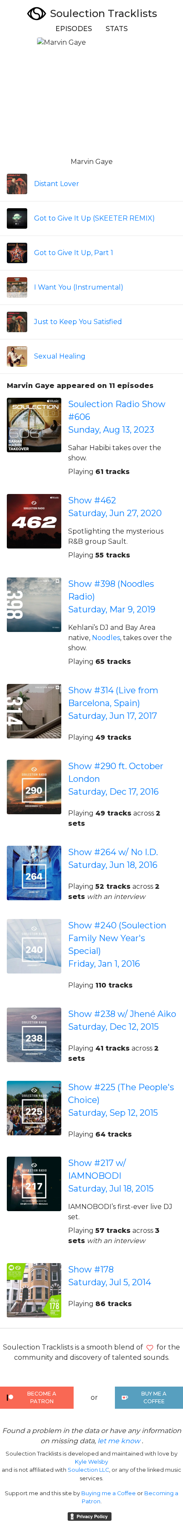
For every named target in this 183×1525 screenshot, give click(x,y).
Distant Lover (56, 184)
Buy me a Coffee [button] (153, 1397)
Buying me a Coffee (108, 1493)
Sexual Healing (60, 356)
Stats (117, 29)
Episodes (73, 29)
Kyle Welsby (91, 1462)
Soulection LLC (88, 1470)
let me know (118, 1441)
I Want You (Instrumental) (78, 287)
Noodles (106, 638)
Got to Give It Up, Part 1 (73, 253)
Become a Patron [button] (41, 1397)
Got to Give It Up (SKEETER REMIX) (94, 218)
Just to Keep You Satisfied (78, 322)
